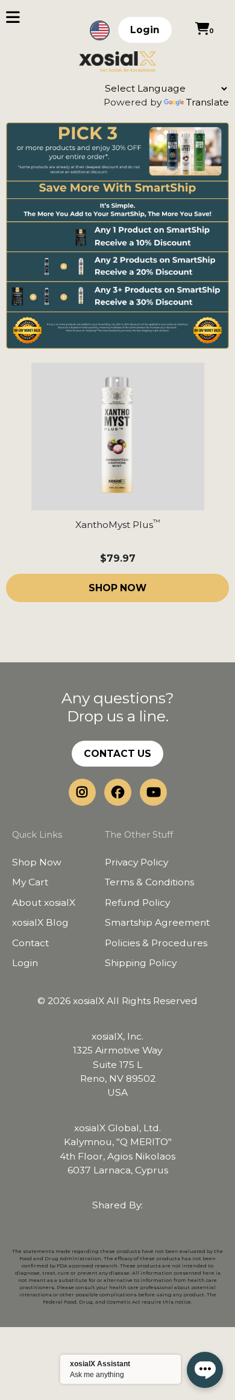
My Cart (30, 882)
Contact (30, 943)
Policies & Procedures (156, 943)
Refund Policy (137, 902)
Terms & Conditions (149, 882)
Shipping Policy (141, 962)
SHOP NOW (117, 588)
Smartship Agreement (157, 922)
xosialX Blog (40, 922)
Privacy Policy (136, 862)
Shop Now (36, 862)
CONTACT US (117, 753)
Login (145, 30)
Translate (207, 102)
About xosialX (43, 902)
